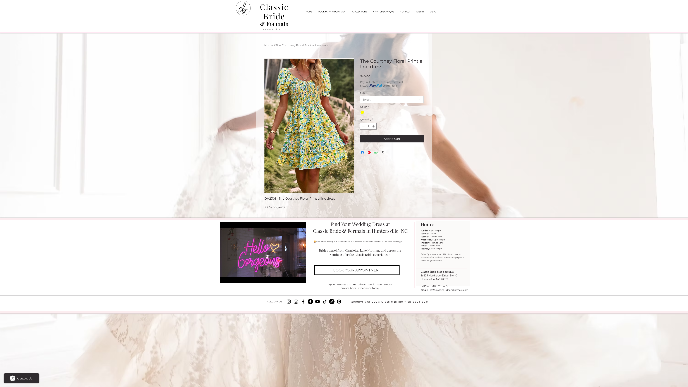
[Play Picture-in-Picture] (295, 278)
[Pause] (224, 278)
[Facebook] (303, 301)
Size (363, 92)
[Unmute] (230, 278)
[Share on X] (383, 152)
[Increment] (374, 126)
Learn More (390, 85)
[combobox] (392, 99)
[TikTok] (324, 301)
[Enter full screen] (301, 278)
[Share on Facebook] (362, 152)
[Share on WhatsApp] (376, 152)
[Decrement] (363, 126)
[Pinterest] (339, 301)
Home (268, 45)
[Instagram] (289, 301)
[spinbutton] (368, 126)
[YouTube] (317, 301)
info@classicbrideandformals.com (448, 290)
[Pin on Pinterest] (369, 152)
